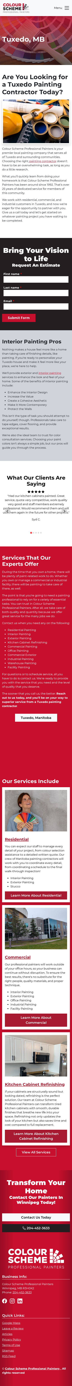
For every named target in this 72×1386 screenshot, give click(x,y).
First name (12, 274)
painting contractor (42, 161)
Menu (58, 8)
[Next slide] (64, 511)
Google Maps (11, 1323)
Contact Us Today (36, 1217)
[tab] (31, 533)
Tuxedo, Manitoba (36, 718)
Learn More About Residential (36, 895)
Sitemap (8, 1350)
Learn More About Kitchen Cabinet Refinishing (36, 1136)
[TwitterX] (19, 1301)
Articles (7, 1334)
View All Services (36, 1152)
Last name (12, 287)
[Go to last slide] (7, 511)
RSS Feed (9, 1356)
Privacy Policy (11, 1339)
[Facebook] (4, 1301)
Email (8, 301)
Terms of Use (11, 1345)
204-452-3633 (38, 1228)
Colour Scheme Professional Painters (32, 1368)
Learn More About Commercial (36, 1020)
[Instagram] (12, 1301)
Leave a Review (13, 1328)
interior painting (49, 373)
